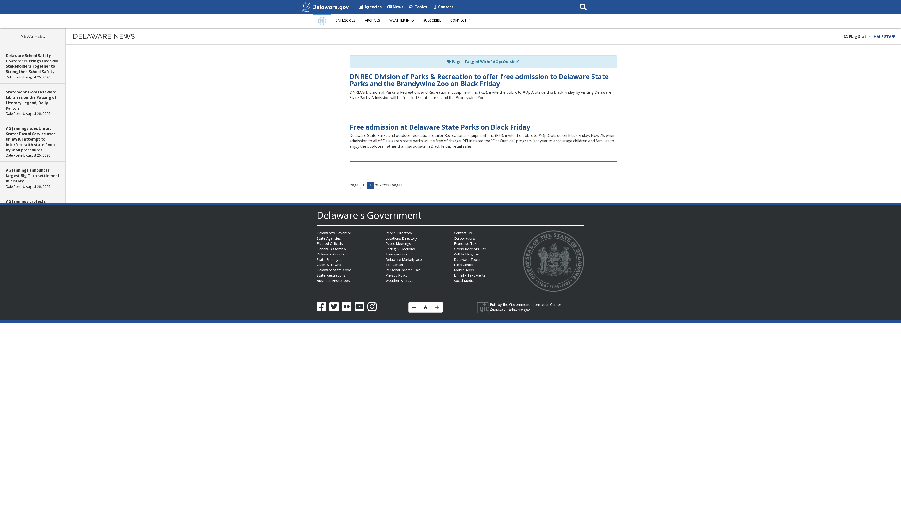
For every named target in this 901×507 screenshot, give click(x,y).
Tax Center (395, 264)
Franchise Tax (465, 243)
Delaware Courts (330, 254)
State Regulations (331, 275)
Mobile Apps (464, 270)
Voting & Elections (400, 248)
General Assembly (331, 248)
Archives (372, 20)
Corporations (464, 238)
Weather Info (401, 20)
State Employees (330, 259)
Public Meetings (398, 243)
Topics (420, 6)
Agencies (372, 6)
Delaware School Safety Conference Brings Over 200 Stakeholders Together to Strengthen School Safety (32, 63)
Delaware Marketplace (404, 259)
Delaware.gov (519, 309)
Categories (345, 20)
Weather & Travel (400, 280)
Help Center (464, 264)
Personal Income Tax (403, 270)
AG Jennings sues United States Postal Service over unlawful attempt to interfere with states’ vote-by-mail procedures (32, 139)
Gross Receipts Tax (470, 248)
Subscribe (432, 20)
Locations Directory (401, 238)
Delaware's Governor (334, 232)
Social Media (464, 280)
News (397, 6)
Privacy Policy (397, 275)
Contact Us (463, 232)
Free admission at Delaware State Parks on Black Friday (440, 127)
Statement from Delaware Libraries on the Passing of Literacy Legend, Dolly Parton (31, 100)
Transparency (397, 254)
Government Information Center (535, 304)
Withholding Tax (467, 254)
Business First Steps (333, 280)
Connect (458, 20)
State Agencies (329, 238)
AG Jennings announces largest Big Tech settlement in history (33, 176)
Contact (445, 6)
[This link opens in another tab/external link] (306, 6)
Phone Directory (399, 232)
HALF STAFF (884, 36)
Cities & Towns (329, 264)
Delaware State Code (334, 270)
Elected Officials (330, 243)
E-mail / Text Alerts (469, 275)
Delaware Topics (467, 259)
